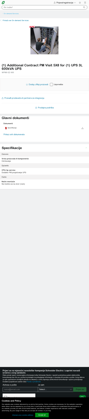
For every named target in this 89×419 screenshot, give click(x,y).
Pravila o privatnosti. (34, 382)
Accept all (42, 415)
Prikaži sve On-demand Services (16, 20)
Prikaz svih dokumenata (14, 134)
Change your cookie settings (22, 415)
